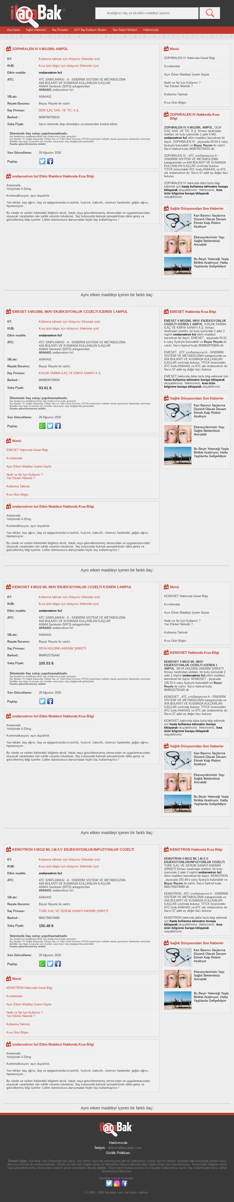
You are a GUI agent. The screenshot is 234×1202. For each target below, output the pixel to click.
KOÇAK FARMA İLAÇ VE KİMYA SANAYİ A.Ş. (70, 373)
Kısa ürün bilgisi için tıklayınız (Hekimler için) (69, 65)
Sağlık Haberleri (36, 30)
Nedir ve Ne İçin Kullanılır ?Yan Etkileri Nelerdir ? (182, 84)
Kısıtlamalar (172, 66)
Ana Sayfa (13, 30)
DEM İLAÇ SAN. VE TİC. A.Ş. (59, 110)
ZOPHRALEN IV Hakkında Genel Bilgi (189, 58)
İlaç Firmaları (60, 30)
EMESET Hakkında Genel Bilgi (27, 450)
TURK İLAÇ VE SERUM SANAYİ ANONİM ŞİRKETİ (73, 911)
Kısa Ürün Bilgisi (175, 102)
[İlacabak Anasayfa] (38, 16)
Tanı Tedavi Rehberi (124, 30)
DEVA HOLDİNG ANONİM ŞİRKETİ (62, 648)
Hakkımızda (150, 30)
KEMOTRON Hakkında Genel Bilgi (29, 988)
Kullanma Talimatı (176, 94)
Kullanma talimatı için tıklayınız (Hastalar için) (69, 59)
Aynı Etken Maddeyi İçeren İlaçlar (186, 74)
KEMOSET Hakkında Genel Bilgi (186, 596)
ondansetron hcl (50, 72)
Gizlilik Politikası (118, 1153)
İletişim (100, 1148)
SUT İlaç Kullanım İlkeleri (90, 30)
